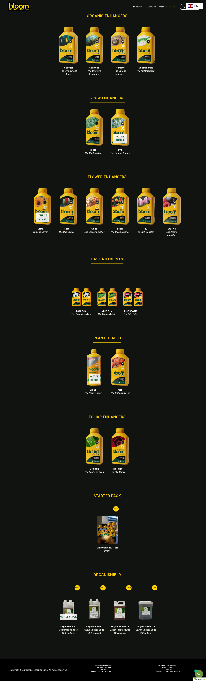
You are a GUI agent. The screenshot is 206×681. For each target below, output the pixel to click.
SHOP (172, 6)
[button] (139, 7)
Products (137, 6)
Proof (161, 6)
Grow (150, 6)
